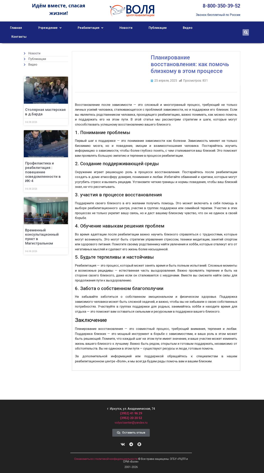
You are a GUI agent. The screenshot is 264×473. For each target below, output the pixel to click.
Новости (125, 28)
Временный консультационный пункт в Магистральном (42, 236)
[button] (246, 32)
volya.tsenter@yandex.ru (131, 422)
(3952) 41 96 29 (131, 413)
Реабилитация (88, 28)
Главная (16, 28)
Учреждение (48, 28)
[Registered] (139, 444)
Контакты (18, 36)
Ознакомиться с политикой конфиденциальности (106, 458)
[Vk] (123, 444)
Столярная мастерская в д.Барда (45, 111)
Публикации (158, 28)
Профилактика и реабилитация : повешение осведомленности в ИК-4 (43, 172)
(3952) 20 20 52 (131, 418)
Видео (187, 28)
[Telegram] (131, 444)
